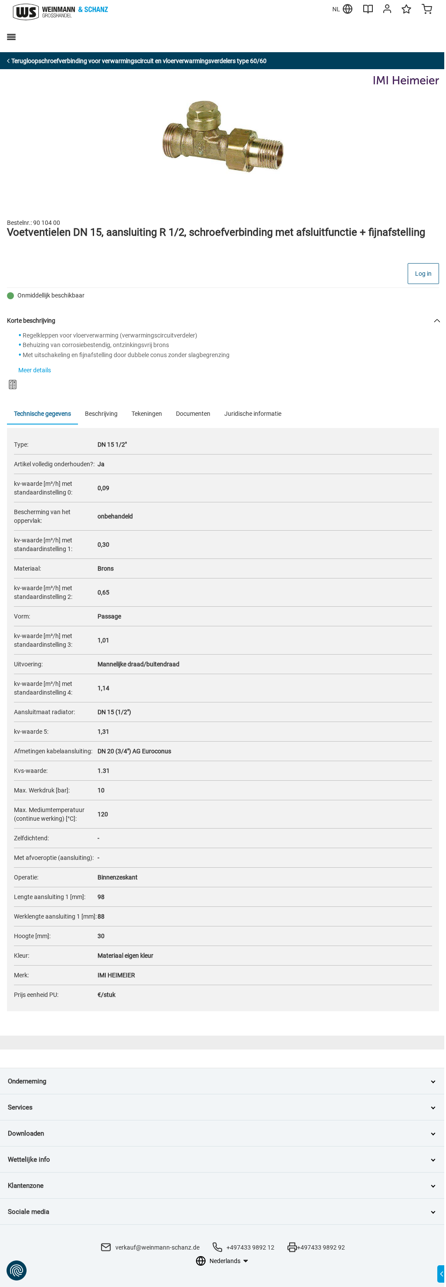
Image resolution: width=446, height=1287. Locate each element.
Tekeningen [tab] (147, 413)
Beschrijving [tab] (101, 413)
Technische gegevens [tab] (42, 413)
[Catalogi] (368, 12)
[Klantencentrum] (387, 10)
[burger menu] (11, 37)
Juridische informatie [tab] (252, 413)
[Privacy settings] (17, 1270)
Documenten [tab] (193, 413)
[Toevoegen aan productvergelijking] (12, 384)
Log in (423, 273)
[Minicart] (427, 10)
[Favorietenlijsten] (406, 13)
